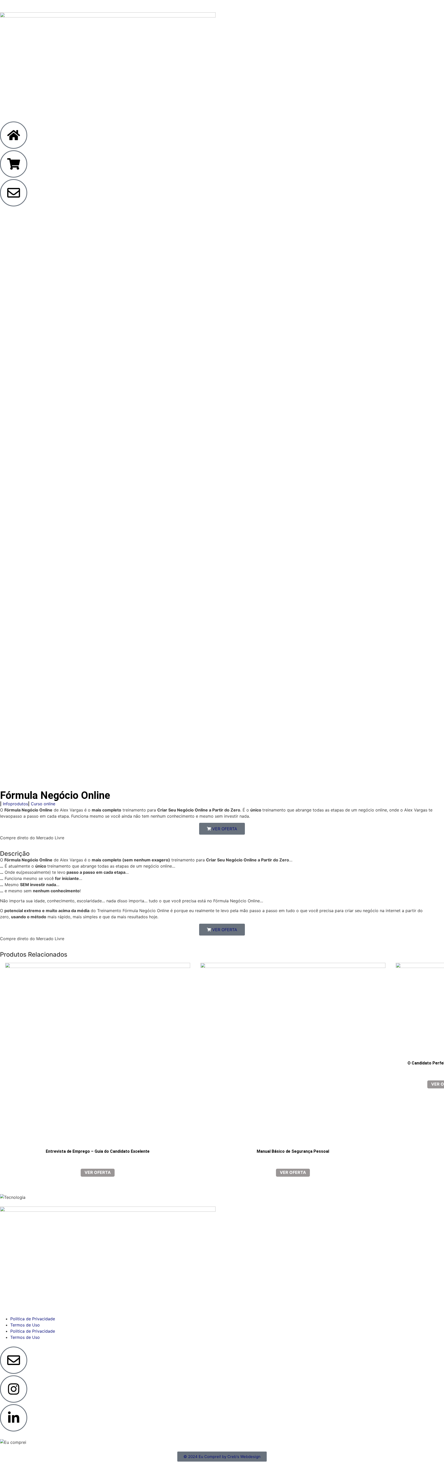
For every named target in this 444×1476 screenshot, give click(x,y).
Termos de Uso (25, 1324)
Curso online (43, 803)
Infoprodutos (15, 803)
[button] (222, 829)
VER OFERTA (98, 1172)
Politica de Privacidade (32, 1318)
